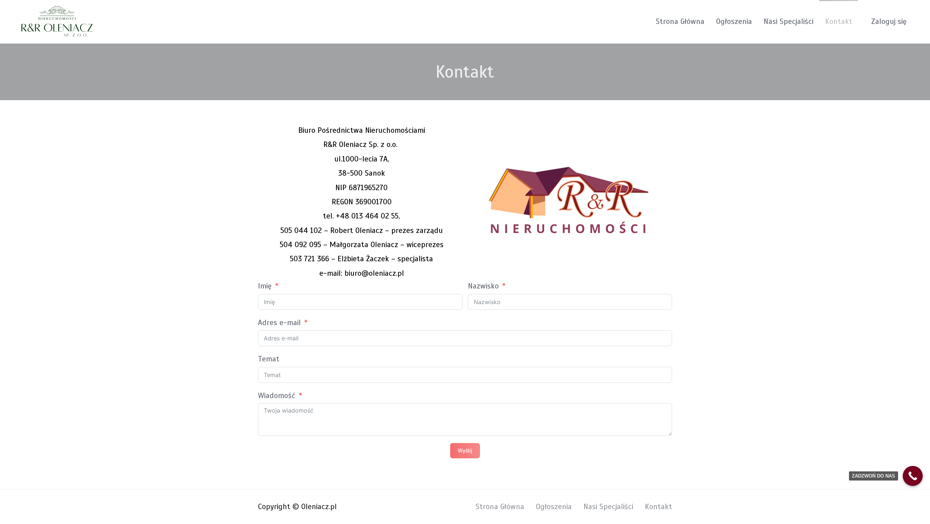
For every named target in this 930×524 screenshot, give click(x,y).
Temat (268, 359)
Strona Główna (680, 21)
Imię (265, 286)
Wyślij (465, 450)
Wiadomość (276, 395)
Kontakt (838, 21)
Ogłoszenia (734, 21)
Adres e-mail (279, 322)
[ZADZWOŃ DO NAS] (913, 476)
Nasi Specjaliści (788, 21)
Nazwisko (483, 286)
